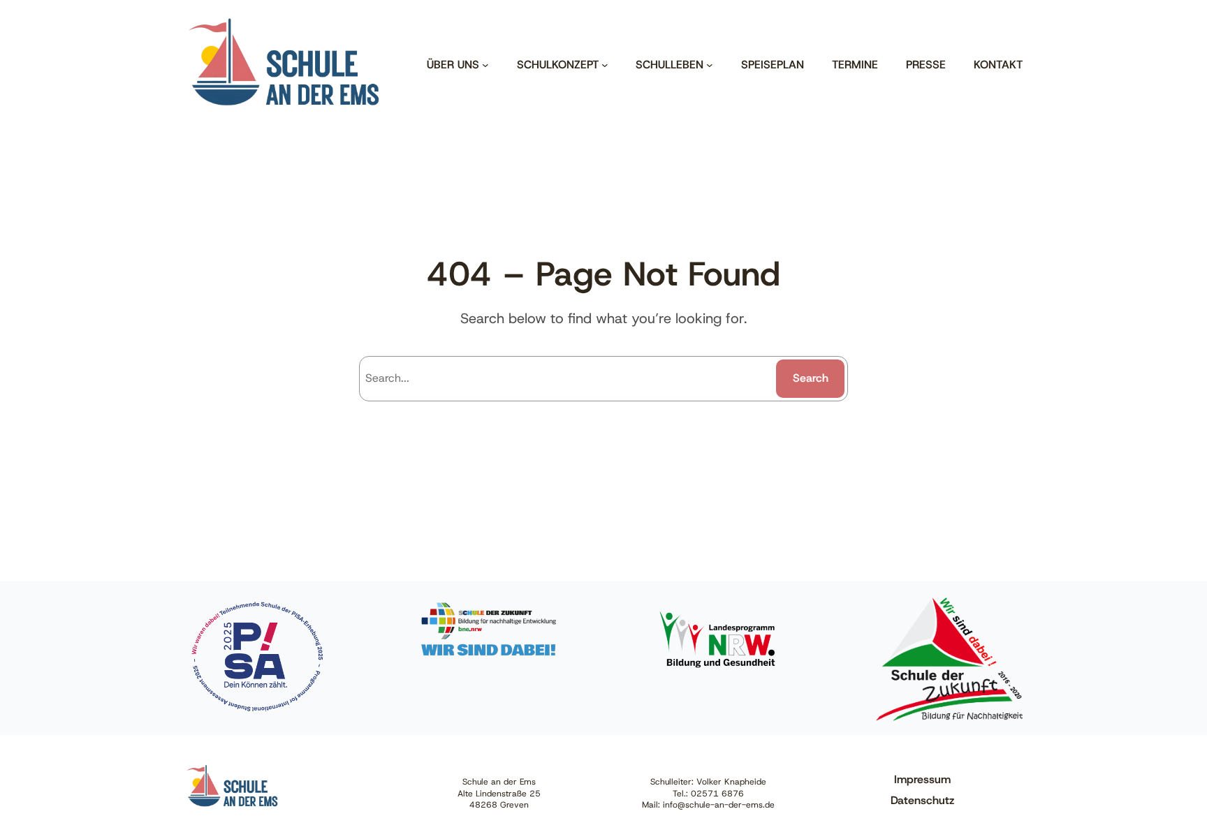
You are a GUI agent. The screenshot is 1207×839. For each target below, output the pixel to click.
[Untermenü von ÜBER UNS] (485, 64)
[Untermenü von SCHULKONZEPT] (604, 64)
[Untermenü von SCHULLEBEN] (709, 64)
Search (810, 378)
